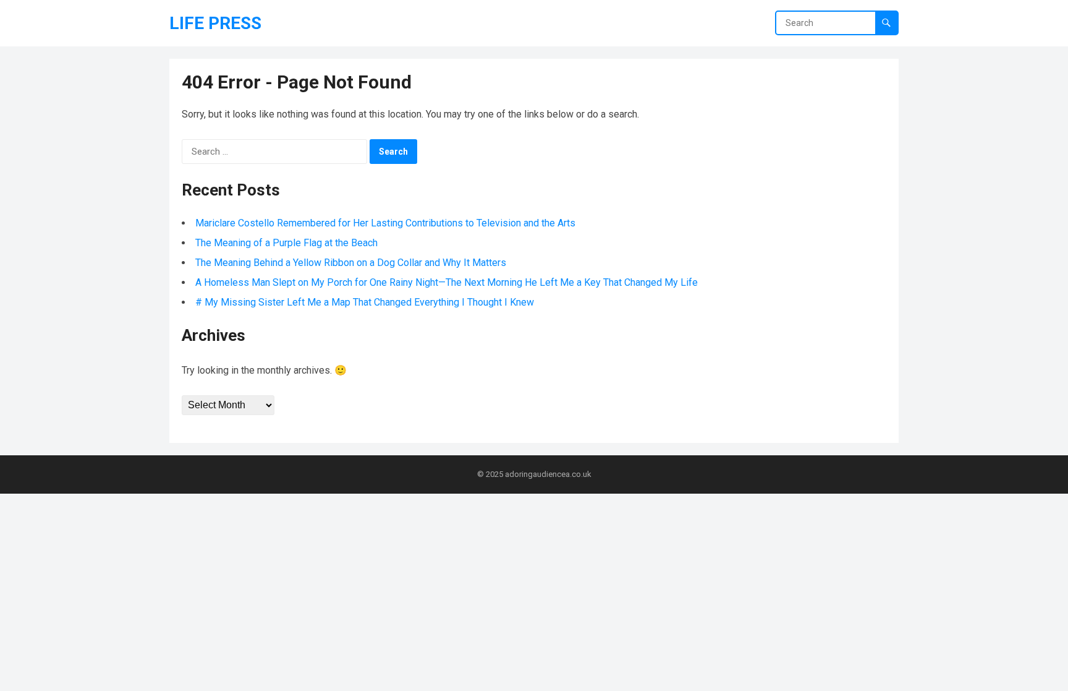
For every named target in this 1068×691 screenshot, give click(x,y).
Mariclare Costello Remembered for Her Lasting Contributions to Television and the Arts (385, 223)
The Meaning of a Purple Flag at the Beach (286, 243)
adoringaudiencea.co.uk (548, 474)
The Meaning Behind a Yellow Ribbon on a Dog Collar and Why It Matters (350, 262)
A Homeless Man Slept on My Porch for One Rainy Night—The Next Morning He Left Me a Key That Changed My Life (446, 282)
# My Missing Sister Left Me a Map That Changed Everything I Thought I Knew (364, 302)
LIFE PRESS (215, 23)
